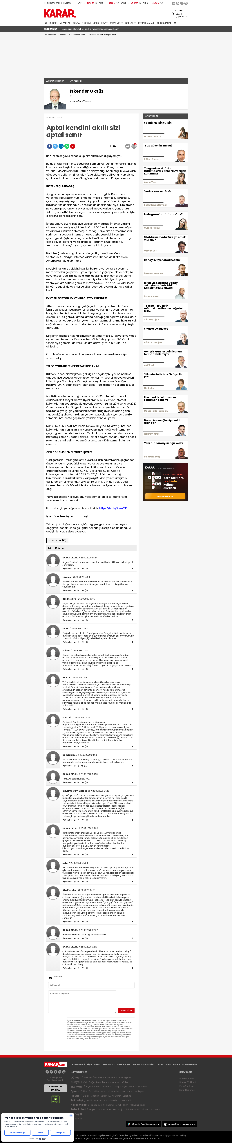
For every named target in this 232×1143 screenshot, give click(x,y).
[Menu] (174, 23)
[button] (110, 146)
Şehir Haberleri (187, 1090)
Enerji (116, 1086)
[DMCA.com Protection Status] (55, 1099)
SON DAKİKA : (51, 29)
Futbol (84, 1091)
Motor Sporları (129, 1091)
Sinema (110, 1105)
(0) (78, 568)
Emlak (97, 1086)
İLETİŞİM (88, 1064)
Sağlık (104, 1095)
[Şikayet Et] (132, 568)
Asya (117, 1082)
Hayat (104, 23)
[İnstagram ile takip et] (177, 3)
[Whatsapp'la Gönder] (66, 146)
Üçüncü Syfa (99, 1077)
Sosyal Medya (111, 1100)
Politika (88, 1077)
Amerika (100, 1082)
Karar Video (116, 23)
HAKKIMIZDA (77, 1064)
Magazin (95, 1095)
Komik (118, 1105)
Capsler (101, 1109)
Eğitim (127, 1077)
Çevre (119, 1077)
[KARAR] (60, 13)
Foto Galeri (78, 1109)
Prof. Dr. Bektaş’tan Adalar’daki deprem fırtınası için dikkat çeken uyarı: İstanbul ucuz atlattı (104, 29)
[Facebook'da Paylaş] (49, 146)
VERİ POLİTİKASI (163, 1064)
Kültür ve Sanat (131, 1109)
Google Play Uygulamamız (146, 1124)
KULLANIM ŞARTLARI (126, 1064)
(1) (77, 765)
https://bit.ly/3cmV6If (113, 508)
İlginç (125, 1105)
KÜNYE (97, 1064)
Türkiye (111, 1077)
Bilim (130, 1100)
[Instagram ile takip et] (64, 1072)
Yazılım (123, 1100)
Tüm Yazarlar (75, 80)
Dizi (102, 1105)
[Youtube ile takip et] (173, 3)
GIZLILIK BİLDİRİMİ (145, 1064)
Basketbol (94, 1091)
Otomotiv (107, 1086)
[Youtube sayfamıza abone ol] (55, 1072)
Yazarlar (65, 23)
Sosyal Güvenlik (128, 1086)
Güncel (53, 23)
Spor (96, 23)
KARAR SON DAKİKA (55, 1088)
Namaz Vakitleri (187, 1082)
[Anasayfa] (46, 23)
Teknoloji (77, 1100)
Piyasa (89, 1086)
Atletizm (115, 1091)
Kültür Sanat (163, 23)
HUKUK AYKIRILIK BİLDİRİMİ (184, 1064)
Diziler (86, 1095)
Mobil (89, 1100)
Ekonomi (86, 23)
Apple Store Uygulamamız (182, 1124)
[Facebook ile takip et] (182, 3)
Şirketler (142, 1086)
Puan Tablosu (186, 1086)
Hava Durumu (186, 1078)
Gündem (95, 1105)
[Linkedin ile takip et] (59, 1072)
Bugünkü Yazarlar (55, 80)
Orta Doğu (89, 1082)
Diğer (141, 1091)
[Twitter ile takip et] (186, 3)
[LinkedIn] (61, 146)
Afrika (125, 1082)
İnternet (98, 1100)
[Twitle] (55, 146)
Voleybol (105, 1091)
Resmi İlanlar (146, 23)
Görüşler (130, 23)
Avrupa (110, 1082)
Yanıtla (68, 568)
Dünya (76, 23)
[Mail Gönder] (72, 146)
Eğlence (127, 1095)
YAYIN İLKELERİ (108, 1064)
